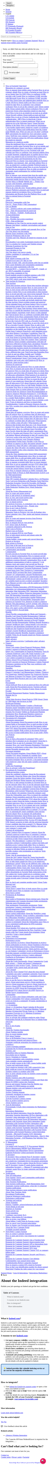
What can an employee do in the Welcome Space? (25, 122)
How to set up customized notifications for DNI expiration (27, 923)
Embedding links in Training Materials (20, 1053)
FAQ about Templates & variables (25, 755)
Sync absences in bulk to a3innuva (34, 602)
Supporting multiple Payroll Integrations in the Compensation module (24, 596)
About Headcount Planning (16, 706)
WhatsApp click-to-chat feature (36, 791)
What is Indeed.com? (15, 1297)
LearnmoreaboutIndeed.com (12, 1413)
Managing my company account (17, 88)
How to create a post (13, 997)
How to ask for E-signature (23, 743)
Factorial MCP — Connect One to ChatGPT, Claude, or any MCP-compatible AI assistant (26, 270)
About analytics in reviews (15, 943)
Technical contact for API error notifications (27, 138)
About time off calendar (33, 381)
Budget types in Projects (14, 531)
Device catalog (22, 1163)
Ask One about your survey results (18, 252)
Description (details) (10, 67)
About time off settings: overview (18, 412)
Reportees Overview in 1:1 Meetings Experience (23, 1013)
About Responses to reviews (35, 943)
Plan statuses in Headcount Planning (28, 716)
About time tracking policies (16, 285)
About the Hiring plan (23, 776)
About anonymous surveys (20, 982)
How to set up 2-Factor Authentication (25, 117)
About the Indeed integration (16, 1113)
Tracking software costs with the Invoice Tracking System (26, 688)
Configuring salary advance (35, 641)
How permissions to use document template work (24, 756)
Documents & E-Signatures (16, 718)
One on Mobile (11, 206)
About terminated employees (16, 837)
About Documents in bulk (28, 722)
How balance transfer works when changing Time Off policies (27, 449)
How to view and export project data (19, 498)
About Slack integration (31, 1121)
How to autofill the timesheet (19, 310)
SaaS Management (34, 1148)
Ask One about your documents (17, 231)
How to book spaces (29, 888)
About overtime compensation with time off (30, 342)
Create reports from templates (29, 932)
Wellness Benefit (35, 622)
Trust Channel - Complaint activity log (31, 976)
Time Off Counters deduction (16, 479)
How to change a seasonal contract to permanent (25, 846)
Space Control (11, 886)
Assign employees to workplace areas (31, 874)
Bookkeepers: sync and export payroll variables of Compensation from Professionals (26, 577)
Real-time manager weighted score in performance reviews (27, 953)
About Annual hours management (30, 839)
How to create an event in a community (25, 1000)
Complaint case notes (13, 974)
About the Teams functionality (33, 857)
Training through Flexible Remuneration (25, 621)
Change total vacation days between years (25, 438)
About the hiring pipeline (22, 778)
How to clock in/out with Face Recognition (21, 290)
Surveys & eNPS (12, 978)
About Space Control (13, 888)
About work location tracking (16, 288)
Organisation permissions (28, 905)
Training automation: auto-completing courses (22, 1059)
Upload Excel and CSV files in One (19, 261)
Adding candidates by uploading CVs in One (22, 254)
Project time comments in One (17, 273)
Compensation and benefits (15, 550)
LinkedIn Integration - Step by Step (36, 1136)
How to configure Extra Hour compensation (27, 316)
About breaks (17, 298)
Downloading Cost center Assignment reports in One (25, 242)
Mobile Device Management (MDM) (25, 1147)
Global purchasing (27, 1153)
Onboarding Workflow (14, 916)
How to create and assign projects (18, 493)
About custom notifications (15, 913)
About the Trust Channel (15, 972)
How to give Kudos (13, 1026)
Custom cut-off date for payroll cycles (29, 579)
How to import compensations (17, 556)
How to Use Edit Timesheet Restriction (29, 319)
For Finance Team (29, 676)
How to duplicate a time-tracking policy (25, 361)
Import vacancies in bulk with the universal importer (29, 822)
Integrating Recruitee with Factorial (29, 1130)
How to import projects (14, 502)
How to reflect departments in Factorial (26, 871)
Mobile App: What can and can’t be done (25, 132)
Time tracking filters (30, 346)
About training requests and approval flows (21, 1040)
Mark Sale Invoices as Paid (22, 701)
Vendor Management (37, 693)
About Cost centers (13, 647)
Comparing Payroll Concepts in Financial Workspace (26, 661)
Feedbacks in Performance (15, 957)
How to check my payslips (15, 726)
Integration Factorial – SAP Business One (21, 1138)
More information (15, 1306)
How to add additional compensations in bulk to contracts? (26, 561)
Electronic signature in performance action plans (27, 746)
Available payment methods (16, 1229)
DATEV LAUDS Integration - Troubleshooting (30, 606)
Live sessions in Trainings (15, 1096)
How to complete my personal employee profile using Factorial (24, 145)
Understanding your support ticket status (20, 1261)
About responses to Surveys (22, 984)
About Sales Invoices (13, 699)
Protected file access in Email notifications (26, 731)
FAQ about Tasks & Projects (16, 525)
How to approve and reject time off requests (27, 372)
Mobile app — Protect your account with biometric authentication (25, 183)
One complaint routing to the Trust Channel (21, 277)
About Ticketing (12, 1202)
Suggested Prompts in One (15, 248)
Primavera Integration (33, 593)
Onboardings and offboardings (17, 1150)
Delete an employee (27, 849)
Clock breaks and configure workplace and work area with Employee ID (27, 359)
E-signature (10, 737)
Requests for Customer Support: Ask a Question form (25, 1240)
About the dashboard (13, 144)
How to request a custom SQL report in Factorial (23, 1265)
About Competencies (35, 961)
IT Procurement (32, 1146)
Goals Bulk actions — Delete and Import (27, 962)
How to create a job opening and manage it (27, 786)
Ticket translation (12, 1213)
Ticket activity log (12, 1211)
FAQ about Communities (30, 999)
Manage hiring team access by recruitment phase (26, 825)
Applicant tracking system (15, 772)
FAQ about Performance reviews (18, 947)
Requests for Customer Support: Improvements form (25, 1242)
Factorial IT (10, 1144)
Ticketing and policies (14, 1200)
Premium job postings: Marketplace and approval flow (24, 819)
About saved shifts (16, 460)
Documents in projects (14, 520)
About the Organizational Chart (17, 859)
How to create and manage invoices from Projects (24, 518)
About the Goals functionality (16, 961)
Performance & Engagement (16, 938)
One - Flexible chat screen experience (19, 219)
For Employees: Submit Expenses (18, 674)
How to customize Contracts (35, 834)
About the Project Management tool (19, 491)
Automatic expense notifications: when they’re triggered (26, 1186)
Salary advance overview (15, 641)
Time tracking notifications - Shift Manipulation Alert (25, 1184)
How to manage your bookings (29, 891)
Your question (8, 62)
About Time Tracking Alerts (16, 1192)
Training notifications (13, 1188)
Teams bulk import (37, 868)
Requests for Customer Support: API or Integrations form (26, 1244)
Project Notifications (13, 1180)
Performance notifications (15, 1198)
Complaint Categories (30, 974)
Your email (7, 60)
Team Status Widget (20, 323)
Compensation (11, 552)
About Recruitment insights (16, 809)
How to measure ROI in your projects (19, 523)
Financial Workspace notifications (18, 1196)
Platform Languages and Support (24, 190)
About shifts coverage (23, 466)
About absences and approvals (17, 367)
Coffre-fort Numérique (14, 766)
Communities (10, 995)
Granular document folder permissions (33, 901)
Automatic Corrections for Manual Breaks (21, 335)
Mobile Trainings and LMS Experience (20, 1078)
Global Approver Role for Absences (25, 390)
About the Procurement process (21, 687)
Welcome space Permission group (18, 903)
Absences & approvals (14, 364)
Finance (8, 643)
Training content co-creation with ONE (20, 1071)
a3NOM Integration (35, 587)
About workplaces (32, 109)
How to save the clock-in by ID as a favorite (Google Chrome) (27, 324)
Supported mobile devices (15, 179)
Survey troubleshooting (19, 992)
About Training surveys (14, 1103)
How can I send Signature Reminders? (27, 745)
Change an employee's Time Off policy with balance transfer (26, 445)
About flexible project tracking (17, 500)
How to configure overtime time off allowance (26, 420)
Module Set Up (11, 695)
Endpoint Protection (13, 1153)
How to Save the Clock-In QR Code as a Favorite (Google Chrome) (26, 321)
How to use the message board (33, 785)
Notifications (10, 1173)
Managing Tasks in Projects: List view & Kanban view (26, 512)
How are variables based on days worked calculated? (27, 580)
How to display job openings (16, 793)
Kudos (8, 1024)
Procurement (10, 683)
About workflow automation (33, 916)
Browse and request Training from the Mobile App (24, 1084)
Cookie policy (6, 1457)
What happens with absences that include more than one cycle (24, 424)
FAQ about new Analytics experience (30, 928)
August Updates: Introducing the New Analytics (23, 930)
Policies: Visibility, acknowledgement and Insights (24, 1205)
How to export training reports (17, 1034)
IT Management (11, 1142)
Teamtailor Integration (30, 1128)
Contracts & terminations (15, 830)
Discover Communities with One (18, 202)
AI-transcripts (17, 1011)
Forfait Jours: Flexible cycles (27, 441)
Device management (35, 1150)
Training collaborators (14, 1090)
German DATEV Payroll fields (17, 610)
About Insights (11, 928)
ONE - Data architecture (14, 221)
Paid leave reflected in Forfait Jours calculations (23, 344)
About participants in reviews (16, 945)
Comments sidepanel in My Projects (19, 527)
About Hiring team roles (31, 816)
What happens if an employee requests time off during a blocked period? (26, 376)
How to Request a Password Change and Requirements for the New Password (26, 159)
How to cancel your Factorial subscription (21, 1223)
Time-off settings (12, 410)
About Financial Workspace (30, 647)
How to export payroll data (37, 554)
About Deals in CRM (29, 699)
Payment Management (14, 693)
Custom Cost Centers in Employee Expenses (26, 657)
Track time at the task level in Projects (19, 545)
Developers (39, 1153)
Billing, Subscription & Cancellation (19, 1217)
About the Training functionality (17, 1030)
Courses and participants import (17, 1065)
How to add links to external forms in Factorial (26, 195)
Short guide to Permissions (15, 899)
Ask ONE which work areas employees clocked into (25, 279)
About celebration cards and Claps (33, 997)
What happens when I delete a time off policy (26, 422)
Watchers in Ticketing (14, 1209)
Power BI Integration (30, 1119)
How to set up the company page (26, 107)
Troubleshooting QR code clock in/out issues (22, 350)
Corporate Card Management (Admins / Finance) (30, 672)
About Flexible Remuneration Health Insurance (28, 618)
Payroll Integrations (13, 585)
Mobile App (10, 173)
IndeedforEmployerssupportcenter (22, 1387)
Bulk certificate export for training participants (22, 1069)
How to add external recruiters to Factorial (24, 782)
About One (10, 200)
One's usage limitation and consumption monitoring (24, 265)
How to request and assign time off (22, 369)
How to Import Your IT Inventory (27, 1157)
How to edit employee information (33, 125)
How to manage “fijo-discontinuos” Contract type (27, 840)
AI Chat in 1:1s (18, 1009)
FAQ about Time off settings (21, 427)
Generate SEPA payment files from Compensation (24, 572)
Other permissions (38, 907)
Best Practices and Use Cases (26, 678)
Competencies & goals (14, 959)
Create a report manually (22, 934)
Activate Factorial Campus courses (18, 1098)
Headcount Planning (13, 703)
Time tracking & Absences (15, 281)
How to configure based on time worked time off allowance (27, 418)
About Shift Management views (20, 456)
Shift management (12, 452)
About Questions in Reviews (38, 945)
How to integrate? (14, 1303)
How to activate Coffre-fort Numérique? (20, 768)
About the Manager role (38, 859)
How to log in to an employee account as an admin (28, 113)
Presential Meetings (31, 1009)
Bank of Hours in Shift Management (25, 473)
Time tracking (11, 283)
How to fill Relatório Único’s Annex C (20, 1038)
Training (9, 1028)
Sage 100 (9, 606)
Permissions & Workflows (15, 895)
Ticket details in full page (15, 1207)
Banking (25, 693)
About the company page (36, 793)
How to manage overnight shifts (17, 462)
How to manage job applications (29, 814)
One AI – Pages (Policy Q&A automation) (21, 204)
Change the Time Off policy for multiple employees (24, 448)
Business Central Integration (34, 1132)
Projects (8, 489)
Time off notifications (13, 1175)
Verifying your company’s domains (23, 136)
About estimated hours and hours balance (21, 304)
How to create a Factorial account (30, 92)
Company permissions (23, 907)
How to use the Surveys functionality (19, 980)
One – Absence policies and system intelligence (23, 209)
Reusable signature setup (20, 749)
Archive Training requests (15, 1092)
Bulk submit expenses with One (17, 258)
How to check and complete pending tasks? (21, 882)
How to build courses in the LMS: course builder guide (26, 1063)
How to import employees (25, 121)
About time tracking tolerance (37, 285)
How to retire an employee (36, 169)
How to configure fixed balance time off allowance (24, 416)
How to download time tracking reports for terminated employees (26, 347)
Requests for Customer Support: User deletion (22, 1259)
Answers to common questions (17, 186)
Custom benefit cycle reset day (35, 624)
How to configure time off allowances (32, 414)
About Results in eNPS (30, 986)
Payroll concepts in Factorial (16, 554)
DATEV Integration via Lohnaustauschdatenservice (27, 588)
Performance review (13, 940)
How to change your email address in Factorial (30, 161)
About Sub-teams (41, 878)
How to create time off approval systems (30, 371)
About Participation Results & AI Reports (25, 1018)
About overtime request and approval (31, 302)
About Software (11, 685)
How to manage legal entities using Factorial (22, 42)
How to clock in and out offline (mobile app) (27, 353)
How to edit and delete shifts (25, 458)
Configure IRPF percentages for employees (27, 133)
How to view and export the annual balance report (25, 467)
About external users (33, 899)
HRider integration (19, 1126)
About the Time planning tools (17, 454)
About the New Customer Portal (17, 1227)
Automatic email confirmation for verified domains (24, 171)
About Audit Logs (25, 103)
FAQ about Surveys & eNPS (24, 990)
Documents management (15, 720)
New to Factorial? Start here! (16, 86)
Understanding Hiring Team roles (18, 868)
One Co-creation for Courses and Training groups (24, 244)
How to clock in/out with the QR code (27, 295)
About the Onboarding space (16, 795)
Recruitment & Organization (16, 770)
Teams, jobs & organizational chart (18, 855)
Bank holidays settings (23, 398)
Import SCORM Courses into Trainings (20, 1082)
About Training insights (14, 1032)
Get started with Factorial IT (16, 1146)
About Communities (13, 999)
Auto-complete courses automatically (19, 1061)
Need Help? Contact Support (16, 1232)
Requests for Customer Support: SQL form (21, 1248)
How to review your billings (16, 1219)
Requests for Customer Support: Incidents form (23, 1246)
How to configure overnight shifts (32, 315)
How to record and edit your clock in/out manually (24, 294)
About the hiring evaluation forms (29, 801)
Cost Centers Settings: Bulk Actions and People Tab (25, 655)
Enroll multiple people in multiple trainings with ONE (25, 275)
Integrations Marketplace (15, 1111)
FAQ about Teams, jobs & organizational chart (30, 866)
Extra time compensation (40, 310)
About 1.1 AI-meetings (14, 1007)
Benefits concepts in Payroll (27, 620)
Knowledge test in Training (16, 1055)
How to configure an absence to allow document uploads (25, 442)
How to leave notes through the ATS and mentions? (26, 798)
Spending (9, 668)
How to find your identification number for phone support (27, 1267)
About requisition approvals (22, 797)
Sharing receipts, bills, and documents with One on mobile (27, 263)
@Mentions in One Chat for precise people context (24, 223)
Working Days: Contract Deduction (23, 485)
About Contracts (12, 832)
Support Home (6, 1273)
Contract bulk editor (24, 845)
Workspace (10, 645)
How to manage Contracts (27, 832)
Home (8, 10)
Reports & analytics (13, 926)
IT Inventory (10, 1155)
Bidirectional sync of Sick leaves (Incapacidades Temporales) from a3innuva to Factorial (26, 599)
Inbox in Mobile (17, 182)
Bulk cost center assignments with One (20, 267)
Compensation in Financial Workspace (28, 651)
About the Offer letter (41, 787)
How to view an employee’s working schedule (26, 164)
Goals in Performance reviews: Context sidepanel (24, 955)
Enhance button (11, 256)
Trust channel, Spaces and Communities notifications (25, 1178)
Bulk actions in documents (30, 730)
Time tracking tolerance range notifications (21, 1190)
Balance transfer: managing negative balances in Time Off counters (26, 339)
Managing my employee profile (17, 142)
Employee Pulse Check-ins (15, 1015)
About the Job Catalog (14, 857)
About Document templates (16, 753)
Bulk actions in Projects (14, 543)
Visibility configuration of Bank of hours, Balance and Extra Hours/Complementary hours (24, 356)
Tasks (8, 880)
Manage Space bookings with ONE (19, 234)
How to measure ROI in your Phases (19, 533)
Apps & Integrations (13, 1105)
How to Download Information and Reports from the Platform (23, 193)
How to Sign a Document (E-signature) (20, 739)
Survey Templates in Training (16, 1057)
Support (8, 12)
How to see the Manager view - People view (22, 506)
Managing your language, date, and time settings (23, 163)
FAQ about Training (13, 1036)
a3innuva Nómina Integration (16, 587)
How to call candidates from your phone (29, 807)
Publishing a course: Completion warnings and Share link (27, 1080)
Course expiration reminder (16, 1047)
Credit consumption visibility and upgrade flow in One (26, 229)
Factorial (26, 1457)
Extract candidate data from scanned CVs (21, 824)
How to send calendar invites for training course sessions (26, 1074)
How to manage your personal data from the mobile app (26, 175)
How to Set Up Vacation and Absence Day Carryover (27, 432)
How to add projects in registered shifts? (20, 495)
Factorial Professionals (33, 568)
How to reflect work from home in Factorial (26, 336)
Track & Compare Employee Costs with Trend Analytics (27, 652)
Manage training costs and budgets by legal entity (24, 1088)
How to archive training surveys (17, 1101)
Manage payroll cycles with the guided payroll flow (29, 583)
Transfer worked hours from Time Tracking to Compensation (27, 569)
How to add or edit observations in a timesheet (25, 326)
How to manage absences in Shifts (22, 471)
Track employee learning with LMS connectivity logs (25, 1067)
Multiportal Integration (14, 816)
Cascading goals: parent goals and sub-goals (22, 968)
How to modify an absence (22, 400)
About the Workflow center (36, 913)
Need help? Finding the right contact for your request (25, 1269)
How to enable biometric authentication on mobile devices (27, 153)
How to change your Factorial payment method (23, 1225)
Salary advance (11, 639)
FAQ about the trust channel (34, 972)
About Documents (12, 722)
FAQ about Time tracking (22, 308)
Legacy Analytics (12, 936)
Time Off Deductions (13, 477)
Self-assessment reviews (34, 957)
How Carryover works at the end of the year (27, 436)
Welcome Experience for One (16, 246)
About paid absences (13, 385)
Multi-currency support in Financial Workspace (25, 648)
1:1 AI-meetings (11, 1005)
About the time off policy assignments (29, 431)
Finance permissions (27, 909)
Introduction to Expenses (15, 670)
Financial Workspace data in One (18, 236)
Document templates (13, 751)
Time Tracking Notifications (16, 1182)
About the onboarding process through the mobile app (25, 177)
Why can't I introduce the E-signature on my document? (24, 740)
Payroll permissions (13, 909)
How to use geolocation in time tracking (32, 292)
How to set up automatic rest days (22, 464)
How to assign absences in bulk (28, 389)
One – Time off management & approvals (21, 211)
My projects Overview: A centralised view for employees (26, 504)
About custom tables (17, 109)
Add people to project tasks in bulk (18, 547)
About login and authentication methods (28, 100)
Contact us (5, 1455)
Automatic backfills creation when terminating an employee (24, 850)
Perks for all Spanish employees (24, 635)
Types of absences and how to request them (26, 402)
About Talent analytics (20, 949)
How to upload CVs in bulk (36, 809)
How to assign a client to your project (19, 510)
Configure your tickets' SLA (16, 1215)
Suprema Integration (21, 1115)
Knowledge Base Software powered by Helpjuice (25, 1462)
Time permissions (12, 905)
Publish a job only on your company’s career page (26, 827)
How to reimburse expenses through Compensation (27, 559)
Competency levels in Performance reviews (33, 951)
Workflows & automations (15, 911)
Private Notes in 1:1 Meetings (33, 1011)
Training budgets (12, 1076)
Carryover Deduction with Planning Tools (25, 481)
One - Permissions (12, 217)
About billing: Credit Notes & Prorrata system (22, 1221)
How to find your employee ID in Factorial (27, 156)
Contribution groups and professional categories (23, 870)
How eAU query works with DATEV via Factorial (24, 608)
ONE (8, 198)
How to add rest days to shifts (35, 460)
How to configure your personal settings (30, 152)
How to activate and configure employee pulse (23, 1017)
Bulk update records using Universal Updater (27, 877)
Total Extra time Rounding (35, 352)
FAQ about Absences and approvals (33, 383)
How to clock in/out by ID (37, 288)
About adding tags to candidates (17, 789)
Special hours (14, 315)
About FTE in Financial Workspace (24, 660)
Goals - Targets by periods (35, 965)
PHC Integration (32, 591)
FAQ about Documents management (23, 728)
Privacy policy (17, 1457)
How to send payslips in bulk (37, 724)
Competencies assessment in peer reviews (24, 964)
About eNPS (16, 986)
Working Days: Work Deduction (30, 487)
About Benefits (11, 620)
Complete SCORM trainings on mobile (20, 1086)
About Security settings (14, 115)
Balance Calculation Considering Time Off (29, 333)
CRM (8, 697)
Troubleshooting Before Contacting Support (22, 1263)
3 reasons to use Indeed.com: (18, 1300)
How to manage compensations (30, 558)
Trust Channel (11, 970)
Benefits (9, 612)
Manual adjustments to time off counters (29, 435)
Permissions (10, 897)
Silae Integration (20, 591)
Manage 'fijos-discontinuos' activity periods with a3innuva (27, 604)
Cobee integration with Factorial (24, 1117)
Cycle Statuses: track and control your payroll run (25, 563)
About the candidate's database (17, 774)
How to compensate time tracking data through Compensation (25, 565)
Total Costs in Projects (14, 529)
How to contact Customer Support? (25, 41)
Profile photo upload (19, 167)
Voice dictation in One (14, 250)
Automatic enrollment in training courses (20, 1094)
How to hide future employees (17, 861)
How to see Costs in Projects (16, 508)
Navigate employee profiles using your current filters (25, 876)
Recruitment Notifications (15, 1194)
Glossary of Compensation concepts (19, 575)
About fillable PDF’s (33, 753)
